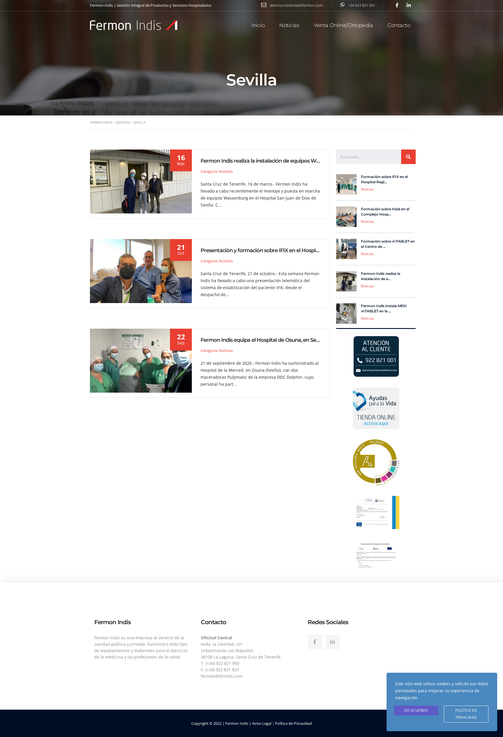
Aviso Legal (261, 723)
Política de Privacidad (293, 723)
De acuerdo (416, 710)
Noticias (289, 25)
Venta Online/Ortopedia (343, 25)
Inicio (258, 25)
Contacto (398, 25)
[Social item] (315, 642)
